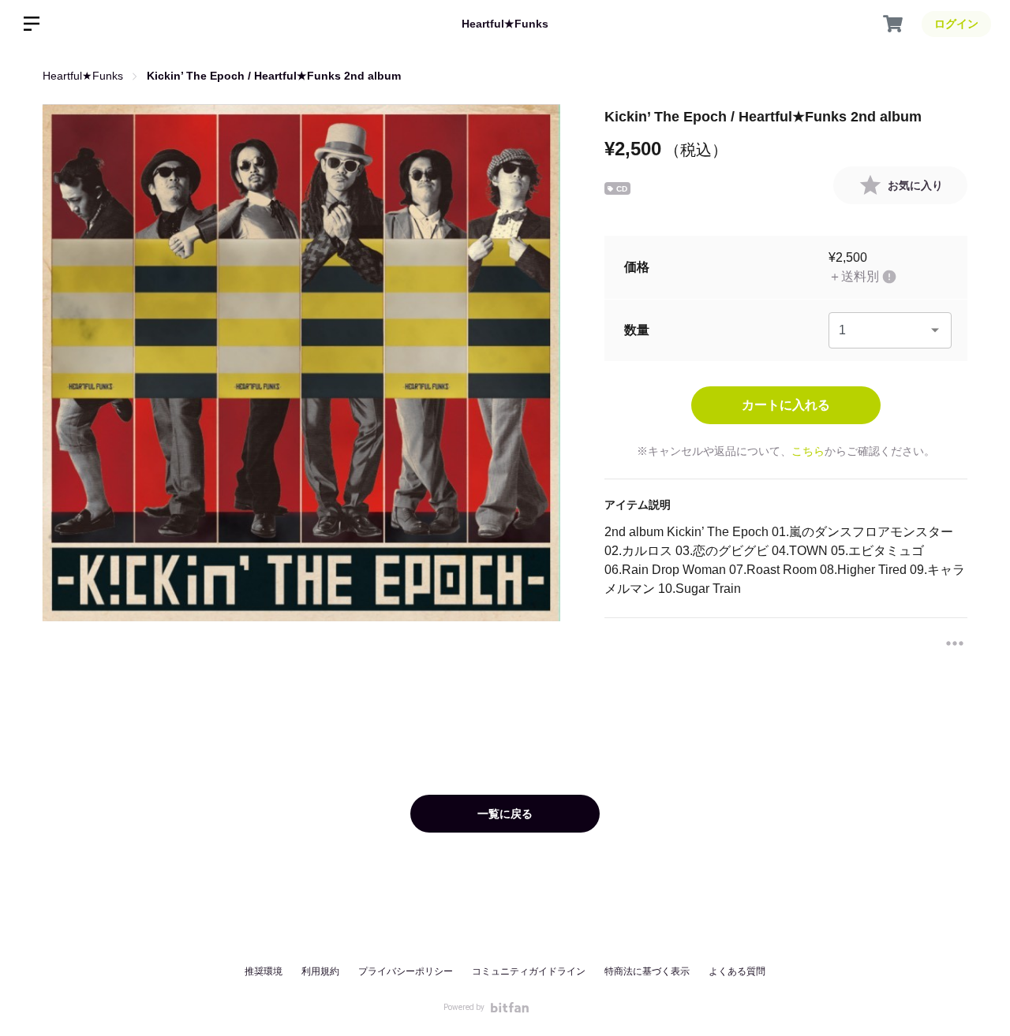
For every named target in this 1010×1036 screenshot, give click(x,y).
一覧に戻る (505, 813)
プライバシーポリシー (405, 971)
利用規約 (320, 971)
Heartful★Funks (505, 23)
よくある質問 (737, 971)
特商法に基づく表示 (647, 971)
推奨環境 (263, 971)
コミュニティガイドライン (528, 971)
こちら (808, 451)
